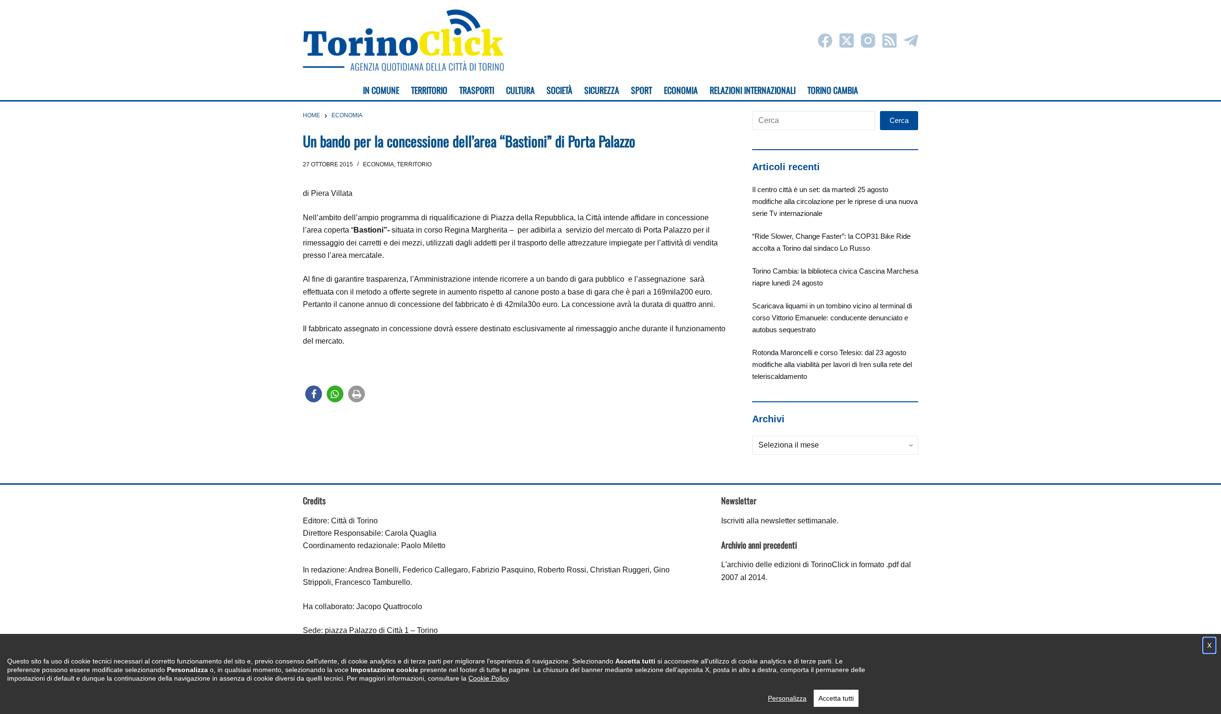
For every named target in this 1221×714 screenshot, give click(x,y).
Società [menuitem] (559, 90)
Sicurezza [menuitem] (601, 90)
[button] (313, 394)
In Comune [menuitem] (381, 90)
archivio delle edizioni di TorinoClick (788, 565)
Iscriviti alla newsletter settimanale (779, 521)
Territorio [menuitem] (429, 90)
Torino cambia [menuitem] (832, 90)
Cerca (899, 120)
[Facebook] (825, 40)
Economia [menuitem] (681, 90)
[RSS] (889, 40)
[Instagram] (868, 40)
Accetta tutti (836, 698)
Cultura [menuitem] (520, 90)
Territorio (414, 164)
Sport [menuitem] (641, 90)
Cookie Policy (488, 678)
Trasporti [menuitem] (476, 90)
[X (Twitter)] (846, 40)
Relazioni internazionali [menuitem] (753, 90)
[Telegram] (911, 40)
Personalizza (787, 698)
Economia (378, 164)
